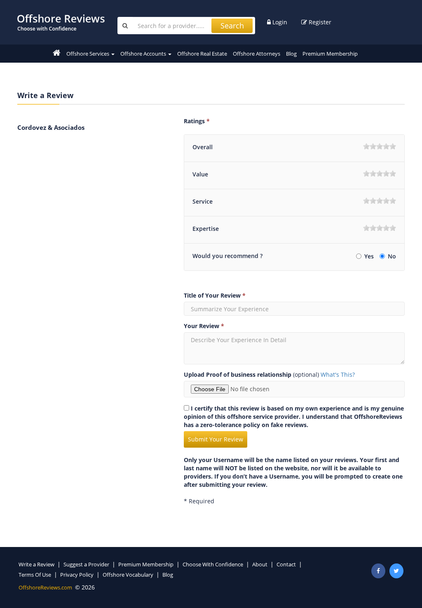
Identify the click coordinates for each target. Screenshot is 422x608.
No (392, 256)
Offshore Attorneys (256, 53)
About (259, 564)
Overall (202, 147)
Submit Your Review (215, 439)
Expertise (205, 228)
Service (202, 201)
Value (200, 174)
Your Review (204, 326)
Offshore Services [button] (88, 53)
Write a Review (36, 564)
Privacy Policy (77, 574)
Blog (291, 53)
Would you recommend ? (227, 256)
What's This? (338, 374)
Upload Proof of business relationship (237, 374)
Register (319, 22)
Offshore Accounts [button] (143, 53)
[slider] (379, 146)
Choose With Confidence (213, 564)
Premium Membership (330, 53)
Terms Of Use (35, 574)
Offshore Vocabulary (128, 574)
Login (279, 22)
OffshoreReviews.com (45, 587)
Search (232, 26)
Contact (286, 564)
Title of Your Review (215, 295)
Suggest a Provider (86, 564)
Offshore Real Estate (202, 53)
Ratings (197, 121)
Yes (369, 256)
